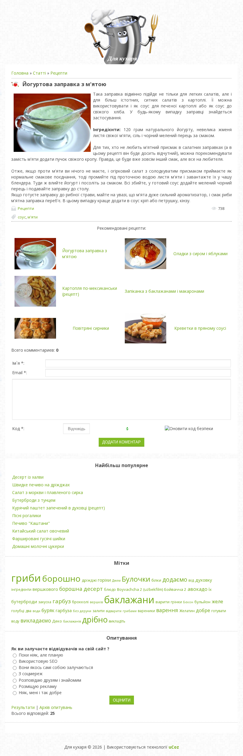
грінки (176, 601)
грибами (130, 611)
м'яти (33, 217)
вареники (146, 610)
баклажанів (72, 621)
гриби (26, 578)
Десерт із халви (28, 477)
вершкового (45, 589)
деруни (85, 611)
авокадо (197, 589)
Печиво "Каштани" (31, 523)
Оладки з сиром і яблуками (200, 253)
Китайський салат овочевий (40, 531)
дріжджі (89, 580)
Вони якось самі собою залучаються (56, 667)
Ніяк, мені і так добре (40, 692)
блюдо (110, 589)
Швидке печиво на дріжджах (41, 485)
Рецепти (58, 73)
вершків (96, 602)
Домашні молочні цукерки (38, 546)
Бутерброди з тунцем (33, 500)
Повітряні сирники (91, 328)
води (36, 611)
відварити (114, 611)
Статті (39, 73)
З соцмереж (31, 674)
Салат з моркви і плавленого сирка (47, 492)
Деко (57, 621)
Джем (116, 580)
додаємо (174, 579)
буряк (48, 610)
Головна (19, 73)
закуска (44, 601)
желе (217, 601)
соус (22, 217)
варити (163, 601)
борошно (61, 578)
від (191, 580)
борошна (70, 588)
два (28, 610)
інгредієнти (21, 589)
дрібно (95, 619)
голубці (17, 610)
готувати (218, 610)
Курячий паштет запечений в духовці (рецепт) (58, 508)
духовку (203, 580)
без (76, 611)
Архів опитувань (55, 707)
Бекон (188, 602)
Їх (210, 589)
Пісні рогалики (26, 515)
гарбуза (64, 610)
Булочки (136, 579)
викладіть (117, 621)
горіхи (104, 580)
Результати (23, 707)
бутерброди (24, 601)
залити (98, 610)
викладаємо (35, 620)
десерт (93, 588)
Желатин (187, 610)
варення (167, 610)
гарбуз (61, 601)
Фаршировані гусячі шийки (38, 538)
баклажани (129, 599)
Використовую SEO (38, 661)
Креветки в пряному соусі (200, 328)
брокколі (80, 601)
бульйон (202, 601)
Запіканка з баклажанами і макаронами (164, 291)
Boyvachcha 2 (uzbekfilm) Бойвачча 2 (151, 589)
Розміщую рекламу (38, 686)
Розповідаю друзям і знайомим (50, 680)
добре (203, 610)
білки (156, 580)
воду (15, 621)
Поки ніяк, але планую (41, 655)
